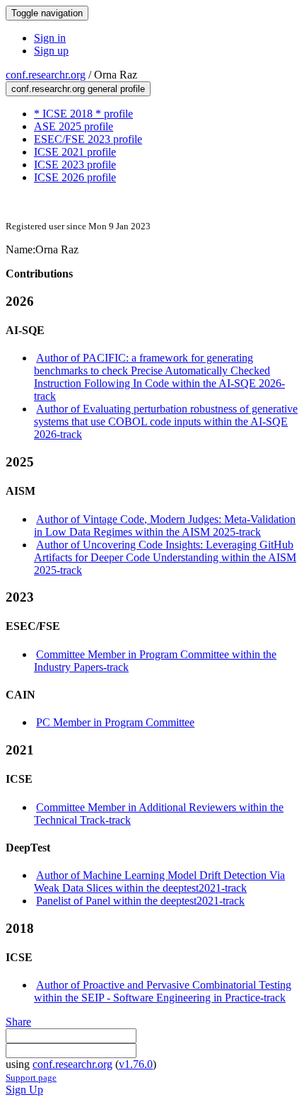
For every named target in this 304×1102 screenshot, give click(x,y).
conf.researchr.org (46, 75)
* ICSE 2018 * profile (83, 114)
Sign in (50, 38)
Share (18, 1022)
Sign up (51, 51)
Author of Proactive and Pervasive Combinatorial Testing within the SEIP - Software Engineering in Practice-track (162, 991)
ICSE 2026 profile (75, 177)
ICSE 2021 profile (75, 152)
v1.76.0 (136, 1064)
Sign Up (24, 1090)
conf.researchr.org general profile (78, 89)
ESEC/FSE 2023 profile (88, 139)
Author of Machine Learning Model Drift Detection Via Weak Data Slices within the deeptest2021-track (159, 881)
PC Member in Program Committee (115, 722)
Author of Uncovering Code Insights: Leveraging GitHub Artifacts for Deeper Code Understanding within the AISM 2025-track (165, 557)
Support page (31, 1077)
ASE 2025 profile (73, 126)
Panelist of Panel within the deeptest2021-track (140, 901)
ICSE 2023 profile (75, 165)
